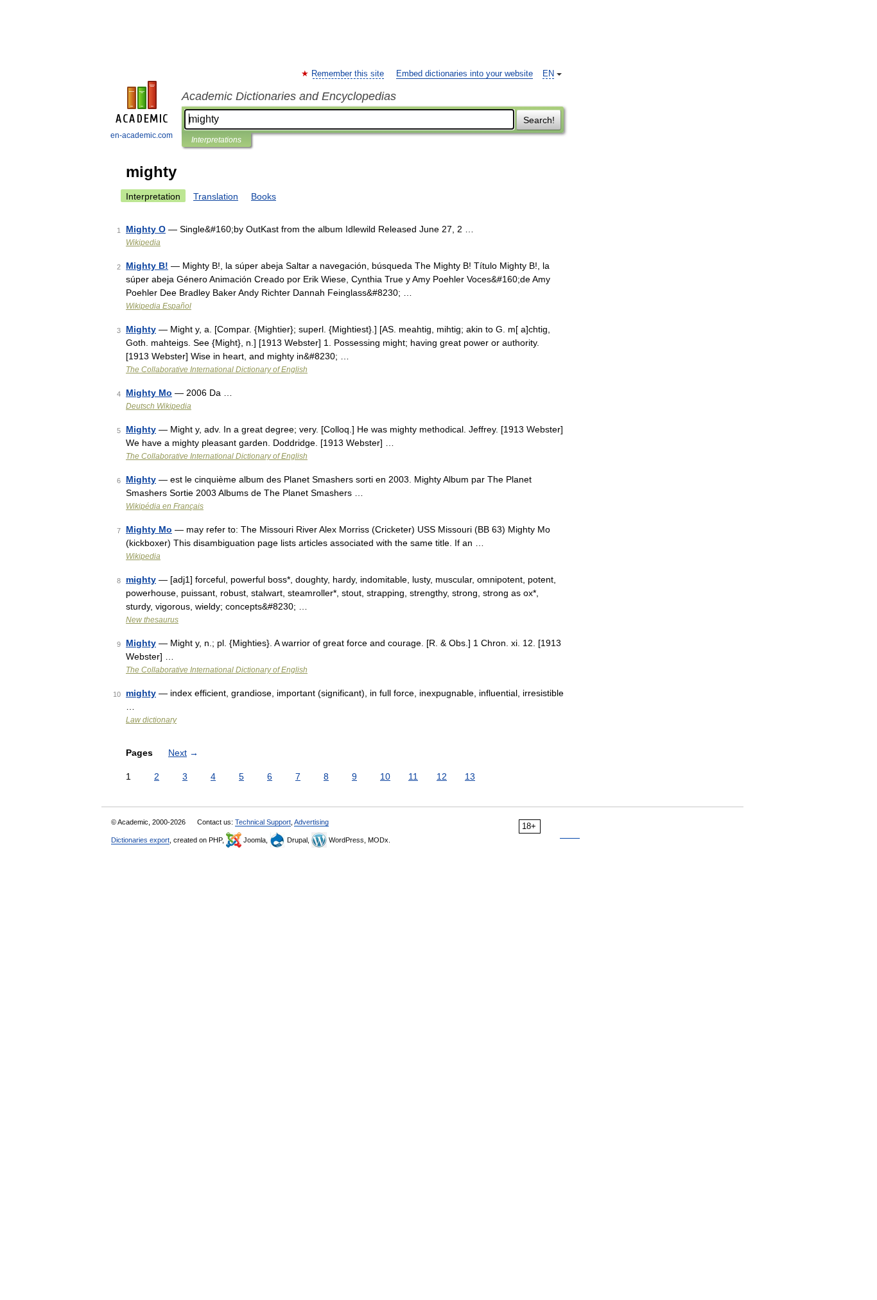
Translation (215, 196)
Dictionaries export (140, 840)
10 (385, 776)
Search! (539, 120)
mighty (141, 579)
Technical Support (263, 822)
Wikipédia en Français (165, 506)
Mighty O (146, 229)
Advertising (311, 822)
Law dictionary (151, 719)
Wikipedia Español (158, 306)
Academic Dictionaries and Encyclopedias (289, 96)
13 (470, 776)
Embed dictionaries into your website (464, 73)
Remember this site (348, 73)
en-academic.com (141, 135)
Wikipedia (143, 242)
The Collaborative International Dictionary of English (217, 369)
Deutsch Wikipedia (158, 406)
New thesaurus (152, 619)
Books (263, 196)
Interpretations (216, 139)
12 (442, 776)
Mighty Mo (149, 393)
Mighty (141, 329)
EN (548, 73)
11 (413, 776)
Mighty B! (147, 266)
